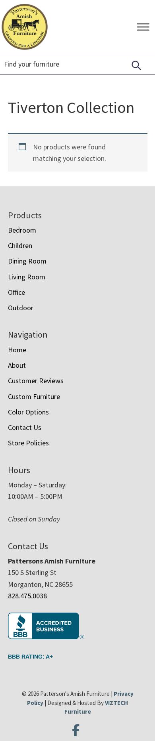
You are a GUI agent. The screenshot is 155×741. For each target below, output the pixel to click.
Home (17, 349)
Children (20, 245)
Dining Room (27, 260)
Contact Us (24, 427)
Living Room (26, 276)
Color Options (28, 411)
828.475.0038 (27, 595)
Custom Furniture (34, 396)
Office (16, 292)
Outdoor (20, 307)
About (17, 365)
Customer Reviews (36, 380)
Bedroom (22, 230)
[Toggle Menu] (143, 27)
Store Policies (28, 442)
